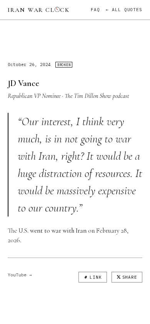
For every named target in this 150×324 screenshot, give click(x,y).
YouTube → (20, 275)
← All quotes (124, 9)
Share (129, 277)
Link (96, 277)
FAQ (95, 9)
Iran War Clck (39, 10)
